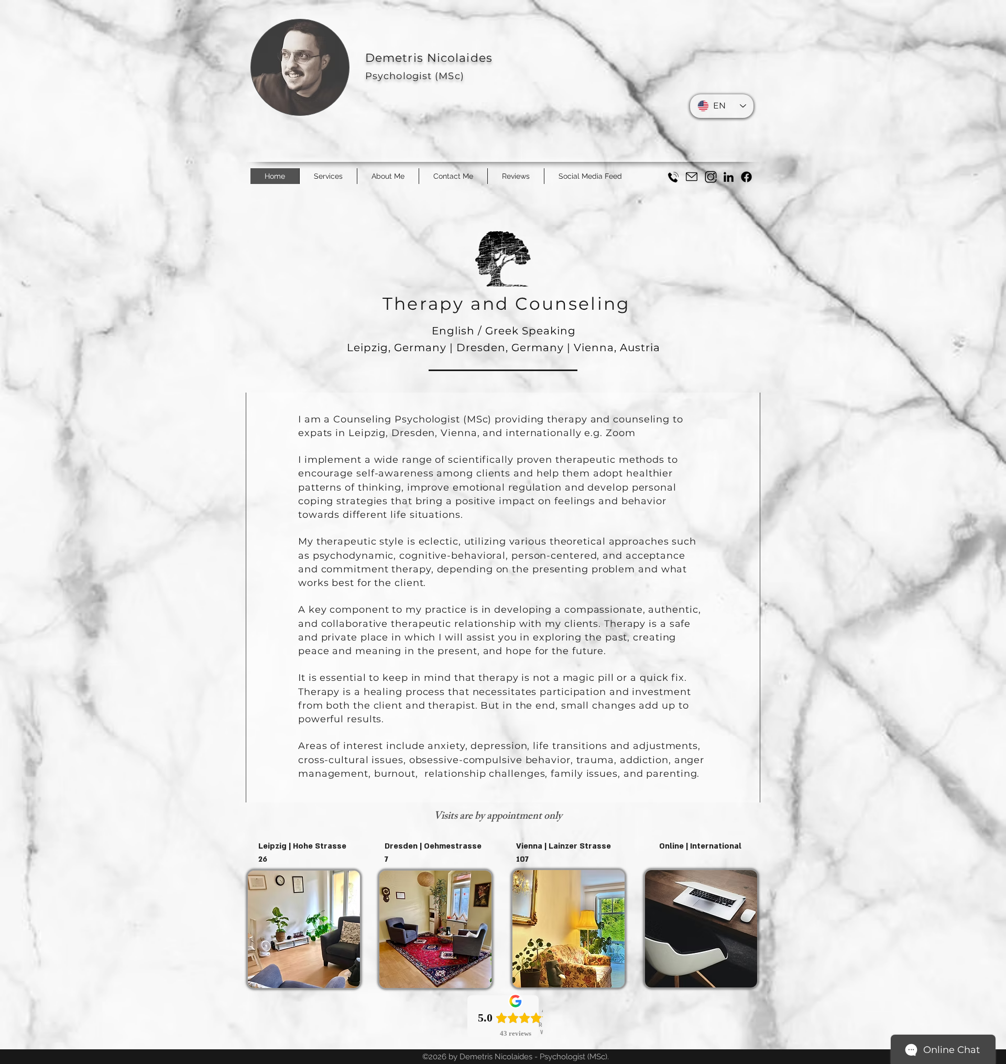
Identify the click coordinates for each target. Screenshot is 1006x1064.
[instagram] (711, 177)
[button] (453, 176)
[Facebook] (746, 177)
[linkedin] (728, 177)
